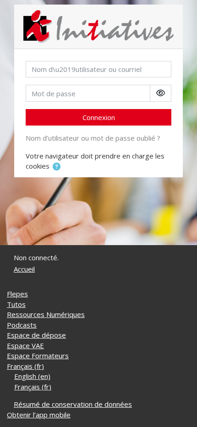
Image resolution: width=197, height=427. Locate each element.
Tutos (16, 304)
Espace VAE (25, 345)
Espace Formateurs (38, 355)
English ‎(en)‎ (32, 376)
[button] (56, 167)
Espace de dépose (36, 334)
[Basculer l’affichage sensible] (160, 93)
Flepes (17, 293)
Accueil (24, 269)
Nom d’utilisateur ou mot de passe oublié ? (93, 137)
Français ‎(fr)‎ (25, 366)
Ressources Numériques (46, 314)
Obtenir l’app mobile (39, 414)
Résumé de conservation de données (73, 404)
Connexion (98, 117)
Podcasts (22, 324)
